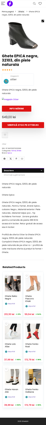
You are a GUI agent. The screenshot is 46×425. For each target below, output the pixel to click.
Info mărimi (16, 108)
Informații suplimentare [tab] (14, 175)
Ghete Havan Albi (11, 390)
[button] (43, 21)
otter (13, 79)
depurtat (11, 304)
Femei (13, 151)
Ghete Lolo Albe (10, 345)
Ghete (21, 11)
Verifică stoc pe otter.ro (23, 125)
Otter (4, 144)
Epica (10, 153)
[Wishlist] (40, 3)
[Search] (34, 3)
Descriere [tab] (9, 170)
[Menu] (3, 3)
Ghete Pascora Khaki (29, 299)
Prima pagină (8, 11)
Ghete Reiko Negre (11, 297)
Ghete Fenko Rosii (31, 345)
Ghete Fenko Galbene (31, 390)
